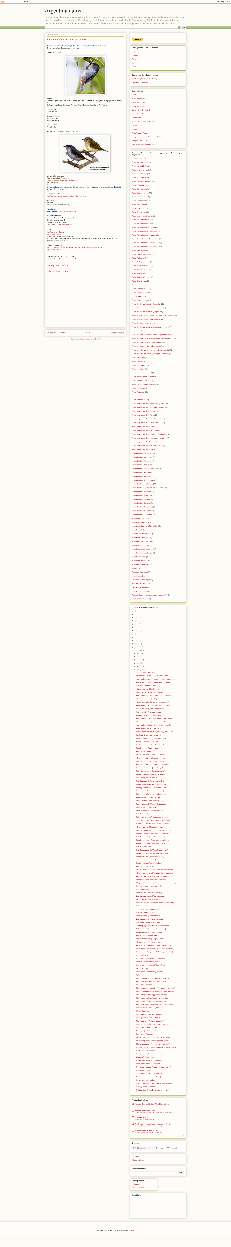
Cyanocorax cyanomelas (67, 211)
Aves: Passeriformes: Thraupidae (65, 259)
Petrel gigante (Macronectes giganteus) (151, 784)
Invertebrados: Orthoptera (142, 507)
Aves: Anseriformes (139, 174)
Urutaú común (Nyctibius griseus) (149, 712)
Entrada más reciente (56, 333)
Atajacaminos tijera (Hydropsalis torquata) (152, 699)
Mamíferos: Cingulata (140, 538)
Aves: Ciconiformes (139, 189)
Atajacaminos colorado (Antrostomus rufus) (152, 676)
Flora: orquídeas (138, 388)
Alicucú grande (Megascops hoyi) (149, 942)
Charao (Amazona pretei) (146, 1057)
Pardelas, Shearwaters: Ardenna (148, 735)
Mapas (134, 568)
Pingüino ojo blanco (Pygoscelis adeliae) (151, 995)
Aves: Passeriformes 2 (140, 223)
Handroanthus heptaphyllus (68, 180)
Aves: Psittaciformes (139, 269)
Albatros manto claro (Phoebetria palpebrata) (153, 830)
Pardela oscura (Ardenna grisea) (148, 741)
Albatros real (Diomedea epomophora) (151, 758)
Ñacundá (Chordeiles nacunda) (148, 686)
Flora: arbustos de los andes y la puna (146, 342)
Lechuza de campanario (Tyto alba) (149, 972)
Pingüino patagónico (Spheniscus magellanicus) (154, 1004)
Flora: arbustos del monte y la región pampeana (150, 354)
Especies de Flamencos (145, 1034)
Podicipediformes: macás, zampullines (150, 1008)
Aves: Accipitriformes (140, 170)
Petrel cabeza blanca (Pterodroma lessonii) (152, 853)
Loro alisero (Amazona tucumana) (149, 1060)
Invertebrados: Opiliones (141, 503)
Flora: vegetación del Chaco (142, 442)
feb (138, 666)
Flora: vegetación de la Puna (143, 415)
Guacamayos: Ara (143, 1070)
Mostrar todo (180, 1136)
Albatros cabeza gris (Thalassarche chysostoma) (154, 873)
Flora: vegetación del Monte (142, 449)
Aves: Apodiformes (139, 178)
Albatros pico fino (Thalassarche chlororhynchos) (154, 870)
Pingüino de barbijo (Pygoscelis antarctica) (152, 998)
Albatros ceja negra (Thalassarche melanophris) (154, 876)
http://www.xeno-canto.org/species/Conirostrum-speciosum (67, 196)
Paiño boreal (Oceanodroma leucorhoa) (151, 794)
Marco (136, 1184)
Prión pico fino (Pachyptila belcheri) (149, 801)
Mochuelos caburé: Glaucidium (148, 922)
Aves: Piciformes (138, 258)
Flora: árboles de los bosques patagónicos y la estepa (152, 315)
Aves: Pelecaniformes (140, 250)
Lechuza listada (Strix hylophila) (148, 962)
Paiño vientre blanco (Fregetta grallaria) (151, 768)
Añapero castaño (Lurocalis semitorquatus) (152, 702)
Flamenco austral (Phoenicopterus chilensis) (153, 1044)
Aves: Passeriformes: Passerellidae (145, 239)
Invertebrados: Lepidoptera (142, 484)
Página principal (138, 1160)
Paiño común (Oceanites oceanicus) (150, 791)
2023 (137, 614)
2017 (137, 634)
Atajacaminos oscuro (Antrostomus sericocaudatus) (155, 679)
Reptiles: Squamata (139, 591)
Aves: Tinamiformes (139, 285)
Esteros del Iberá (138, 106)
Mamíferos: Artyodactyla (141, 518)
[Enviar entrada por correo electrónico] (72, 256)
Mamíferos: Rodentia (140, 564)
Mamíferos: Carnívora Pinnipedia (144, 526)
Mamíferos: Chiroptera (140, 534)
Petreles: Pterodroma (144, 847)
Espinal (135, 125)
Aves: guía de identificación (142, 216)
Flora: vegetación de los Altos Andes (146, 430)
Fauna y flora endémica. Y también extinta (152, 1104)
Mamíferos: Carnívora (140, 522)
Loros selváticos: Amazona (146, 1050)
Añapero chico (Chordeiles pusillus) (149, 692)
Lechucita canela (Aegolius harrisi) (149, 886)
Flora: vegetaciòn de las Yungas (144, 426)
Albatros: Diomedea (143, 751)
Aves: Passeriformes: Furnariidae (144, 231)
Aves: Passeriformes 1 (140, 220)
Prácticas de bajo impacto (142, 580)
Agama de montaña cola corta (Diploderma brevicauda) (154, 1112)
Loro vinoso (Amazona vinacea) (148, 1064)
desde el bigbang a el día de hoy (144, 79)
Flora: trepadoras (138, 400)
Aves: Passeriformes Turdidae (143, 227)
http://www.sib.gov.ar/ (54, 249)
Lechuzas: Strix (142, 955)
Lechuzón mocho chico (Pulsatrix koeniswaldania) (155, 949)
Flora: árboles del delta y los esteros (146, 319)
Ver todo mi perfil (138, 1188)
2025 (137, 611)
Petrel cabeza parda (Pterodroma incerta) (152, 850)
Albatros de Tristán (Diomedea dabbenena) (152, 755)
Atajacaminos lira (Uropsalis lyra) (148, 728)
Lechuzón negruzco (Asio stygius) (149, 899)
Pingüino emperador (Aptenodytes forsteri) (152, 978)
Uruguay (135, 55)
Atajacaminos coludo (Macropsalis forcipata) (153, 705)
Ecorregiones (137, 296)
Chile (134, 67)
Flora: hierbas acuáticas (141, 373)
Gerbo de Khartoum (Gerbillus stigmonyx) (149, 1126)
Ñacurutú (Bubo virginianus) (146, 912)
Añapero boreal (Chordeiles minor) (149, 689)
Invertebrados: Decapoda (141, 461)
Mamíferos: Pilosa (139, 557)
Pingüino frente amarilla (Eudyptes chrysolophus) (155, 991)
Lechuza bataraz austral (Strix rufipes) (150, 965)
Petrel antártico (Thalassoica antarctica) (151, 880)
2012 (137, 647)
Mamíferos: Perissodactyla (142, 553)
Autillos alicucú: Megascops (146, 935)
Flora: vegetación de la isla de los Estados (148, 407)
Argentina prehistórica (140, 166)
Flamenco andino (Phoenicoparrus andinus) (153, 1037)
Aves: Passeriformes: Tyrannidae (144, 246)
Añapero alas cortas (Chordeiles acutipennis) (153, 682)
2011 (137, 650)
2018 (137, 631)
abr (138, 660)
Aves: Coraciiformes (139, 197)
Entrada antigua (117, 333)
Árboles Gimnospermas (141, 162)
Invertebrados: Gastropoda (142, 472)
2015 (137, 637)
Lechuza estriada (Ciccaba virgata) (149, 919)
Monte (134, 129)
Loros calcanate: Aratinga (146, 1080)
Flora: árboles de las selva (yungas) (145, 312)
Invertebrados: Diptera (140, 465)
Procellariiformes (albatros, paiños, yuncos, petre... (155, 732)
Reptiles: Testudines (139, 599)
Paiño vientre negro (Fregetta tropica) (150, 771)
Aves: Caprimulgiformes (141, 181)
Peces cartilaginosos (140, 572)
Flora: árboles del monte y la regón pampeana (149, 327)
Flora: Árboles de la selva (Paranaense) (147, 308)
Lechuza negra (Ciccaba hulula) (148, 916)
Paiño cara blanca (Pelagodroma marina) (152, 817)
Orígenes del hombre (140, 83)
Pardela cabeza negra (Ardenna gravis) (151, 738)
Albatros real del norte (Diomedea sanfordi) (152, 764)
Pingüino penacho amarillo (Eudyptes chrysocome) (155, 988)
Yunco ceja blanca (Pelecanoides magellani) (153, 820)
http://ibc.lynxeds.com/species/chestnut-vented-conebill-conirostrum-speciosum (74, 247)
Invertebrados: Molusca (141, 495)
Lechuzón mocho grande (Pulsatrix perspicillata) (154, 952)
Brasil (134, 51)
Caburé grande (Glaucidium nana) (149, 932)
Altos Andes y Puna (139, 133)
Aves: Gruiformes (138, 212)
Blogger (131, 1230)
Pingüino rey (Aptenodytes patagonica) (151, 981)
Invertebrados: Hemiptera (141, 476)
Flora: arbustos (138, 331)
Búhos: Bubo (141, 906)
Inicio (87, 333)
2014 (137, 640)
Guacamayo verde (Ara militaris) (148, 1077)
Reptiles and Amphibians (145, 1111)
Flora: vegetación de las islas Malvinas (146, 423)
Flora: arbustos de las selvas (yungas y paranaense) (152, 338)
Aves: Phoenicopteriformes (142, 254)
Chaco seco (136, 118)
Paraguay (135, 59)
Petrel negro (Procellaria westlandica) (150, 843)
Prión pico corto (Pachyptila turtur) (149, 807)
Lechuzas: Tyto (142, 968)
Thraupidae (57, 52)
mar (138, 663)
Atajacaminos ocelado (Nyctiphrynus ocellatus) (154, 718)
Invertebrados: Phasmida (141, 511)
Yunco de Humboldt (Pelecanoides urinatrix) (153, 824)
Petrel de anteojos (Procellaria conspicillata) (153, 840)
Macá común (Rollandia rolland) (148, 1027)
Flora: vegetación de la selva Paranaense (148, 419)
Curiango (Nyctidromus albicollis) (148, 715)
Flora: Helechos (138, 369)
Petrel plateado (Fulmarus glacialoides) (151, 774)
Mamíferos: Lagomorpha (141, 541)
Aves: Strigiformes (139, 281)
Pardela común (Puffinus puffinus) (149, 863)
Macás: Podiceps (142, 1011)
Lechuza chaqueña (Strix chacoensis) (150, 958)
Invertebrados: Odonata (141, 499)
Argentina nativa (64, 10)
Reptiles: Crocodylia (139, 583)
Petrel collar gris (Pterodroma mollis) (150, 857)
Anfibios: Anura (137, 158)
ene (138, 670)
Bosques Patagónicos (140, 141)
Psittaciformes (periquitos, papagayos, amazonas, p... (156, 1047)
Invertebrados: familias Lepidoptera (145, 469)
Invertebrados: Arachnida (141, 453)
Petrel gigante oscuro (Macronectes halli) (151, 788)
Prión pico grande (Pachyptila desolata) (151, 804)
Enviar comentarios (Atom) (90, 339)
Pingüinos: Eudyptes (144, 985)
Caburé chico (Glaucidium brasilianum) (151, 929)
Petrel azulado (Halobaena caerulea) (150, 781)
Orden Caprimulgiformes (145, 672)
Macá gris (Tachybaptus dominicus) (149, 1031)
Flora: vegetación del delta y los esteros (147, 446)
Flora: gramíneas (138, 365)
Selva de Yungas (138, 102)
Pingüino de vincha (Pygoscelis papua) (151, 1001)
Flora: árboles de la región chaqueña (146, 304)
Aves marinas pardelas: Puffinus (148, 860)
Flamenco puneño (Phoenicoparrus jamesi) (152, 1041)
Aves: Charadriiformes (140, 185)
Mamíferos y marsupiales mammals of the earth (154, 1124)
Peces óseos (137, 576)
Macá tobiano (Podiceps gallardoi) (149, 1014)
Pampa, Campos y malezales (143, 121)
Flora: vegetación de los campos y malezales (149, 438)
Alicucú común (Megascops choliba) (150, 939)
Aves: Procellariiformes (140, 266)
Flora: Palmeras (138, 392)
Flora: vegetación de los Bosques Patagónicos (149, 434)
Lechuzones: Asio (143, 889)
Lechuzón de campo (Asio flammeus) (150, 896)
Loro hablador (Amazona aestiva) (149, 1054)
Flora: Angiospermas (140, 300)
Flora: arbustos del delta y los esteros (146, 346)
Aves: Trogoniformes (140, 292)
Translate (174, 1148)
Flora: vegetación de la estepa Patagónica (148, 404)
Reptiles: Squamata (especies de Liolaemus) (149, 595)
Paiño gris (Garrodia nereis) (146, 778)
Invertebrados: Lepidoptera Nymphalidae (147, 488)
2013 (137, 644)
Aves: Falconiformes (140, 204)
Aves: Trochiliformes (139, 289)
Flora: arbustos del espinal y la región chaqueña (150, 350)
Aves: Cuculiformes (139, 200)
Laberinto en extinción (144, 1117)
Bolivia (134, 63)
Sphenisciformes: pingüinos (146, 975)
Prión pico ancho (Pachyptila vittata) (150, 811)
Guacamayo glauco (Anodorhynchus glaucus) (153, 1067)
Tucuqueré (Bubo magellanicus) (148, 909)
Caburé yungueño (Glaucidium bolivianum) (152, 926)
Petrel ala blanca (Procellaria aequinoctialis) (153, 834)
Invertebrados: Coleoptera (142, 457)
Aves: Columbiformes (140, 193)
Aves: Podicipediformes (141, 262)
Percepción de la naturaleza (146, 1131)
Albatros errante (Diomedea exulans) (150, 761)
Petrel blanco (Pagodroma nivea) (148, 814)
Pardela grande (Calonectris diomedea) (151, 745)
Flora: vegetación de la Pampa (143, 411)
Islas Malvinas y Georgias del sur (144, 144)
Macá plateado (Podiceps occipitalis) (150, 1021)
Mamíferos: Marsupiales (141, 545)
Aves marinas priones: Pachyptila (148, 797)
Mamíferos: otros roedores (142, 549)
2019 (137, 627)
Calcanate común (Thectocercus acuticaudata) (154, 1083)
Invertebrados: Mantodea (141, 492)
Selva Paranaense (139, 98)
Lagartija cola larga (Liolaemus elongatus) (149, 1132)
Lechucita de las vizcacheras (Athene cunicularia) (155, 903)
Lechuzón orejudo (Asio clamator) (149, 893)
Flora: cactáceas (138, 358)
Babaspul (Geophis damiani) (144, 1119)
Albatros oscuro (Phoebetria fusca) (149, 827)
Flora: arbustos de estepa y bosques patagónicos (151, 335)
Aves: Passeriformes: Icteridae (143, 235)
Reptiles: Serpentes (139, 587)
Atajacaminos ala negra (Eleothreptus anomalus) (154, 695)
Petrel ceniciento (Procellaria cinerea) (150, 837)
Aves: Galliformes (138, 208)
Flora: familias (137, 361)
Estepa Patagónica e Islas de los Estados (147, 137)
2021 (137, 621)
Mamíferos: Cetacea (140, 530)
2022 (137, 617)
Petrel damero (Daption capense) (149, 748)
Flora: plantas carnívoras (141, 396)
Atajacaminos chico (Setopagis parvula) (151, 722)
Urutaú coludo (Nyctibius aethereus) (150, 709)
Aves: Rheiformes (138, 273)
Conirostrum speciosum (61, 225)
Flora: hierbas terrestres (141, 381)
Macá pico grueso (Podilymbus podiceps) (152, 1024)
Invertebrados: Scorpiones (142, 515)
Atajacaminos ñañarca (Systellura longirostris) (153, 725)
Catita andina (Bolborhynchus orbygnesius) (152, 1090)
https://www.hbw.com (54, 234)
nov (138, 653)
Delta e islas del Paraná (141, 110)
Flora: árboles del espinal (141, 323)
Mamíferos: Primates (140, 560)
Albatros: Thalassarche (145, 866)
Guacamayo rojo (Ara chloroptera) (149, 1073)
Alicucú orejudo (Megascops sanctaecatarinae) (154, 945)
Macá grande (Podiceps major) (148, 1018)
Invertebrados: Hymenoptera (143, 480)
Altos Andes (139, 1106)
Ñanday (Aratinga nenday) (146, 1087)
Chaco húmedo (138, 114)
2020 (137, 624)
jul (138, 656)
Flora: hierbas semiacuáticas (143, 377)
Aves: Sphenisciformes (140, 277)
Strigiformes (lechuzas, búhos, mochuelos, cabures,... (156, 883)
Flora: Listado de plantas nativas (144, 384)
